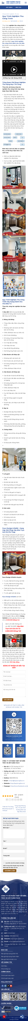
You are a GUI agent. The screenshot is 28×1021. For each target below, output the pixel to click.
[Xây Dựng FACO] (15, 2)
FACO (21, 21)
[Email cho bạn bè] (15, 799)
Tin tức (17, 14)
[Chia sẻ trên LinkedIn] (21, 799)
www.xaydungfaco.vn (17, 938)
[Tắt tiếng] (21, 61)
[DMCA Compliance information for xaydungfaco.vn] (7, 1007)
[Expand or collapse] (24, 78)
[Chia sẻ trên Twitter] (12, 799)
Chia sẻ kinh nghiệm (8, 14)
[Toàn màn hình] (23, 61)
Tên (4, 841)
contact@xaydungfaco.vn (16, 780)
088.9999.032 (14, 936)
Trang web (6, 855)
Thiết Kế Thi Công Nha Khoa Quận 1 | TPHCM (8, 808)
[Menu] (25, 2)
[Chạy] (4, 61)
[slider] (12, 61)
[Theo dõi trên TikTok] (8, 986)
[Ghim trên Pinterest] (18, 799)
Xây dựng (9, 7)
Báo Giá (18, 7)
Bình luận (6, 827)
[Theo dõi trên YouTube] (11, 986)
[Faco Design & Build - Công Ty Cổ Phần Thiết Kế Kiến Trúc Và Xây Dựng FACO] (3, 3)
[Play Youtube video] (14, 640)
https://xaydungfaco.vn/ (17, 783)
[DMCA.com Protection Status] (6, 1011)
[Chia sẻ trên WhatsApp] (7, 799)
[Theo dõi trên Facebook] (2, 986)
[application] (14, 56)
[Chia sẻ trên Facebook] (9, 799)
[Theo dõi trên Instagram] (5, 986)
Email (5, 848)
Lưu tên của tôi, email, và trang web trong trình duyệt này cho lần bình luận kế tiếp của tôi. (13, 865)
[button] (14, 56)
